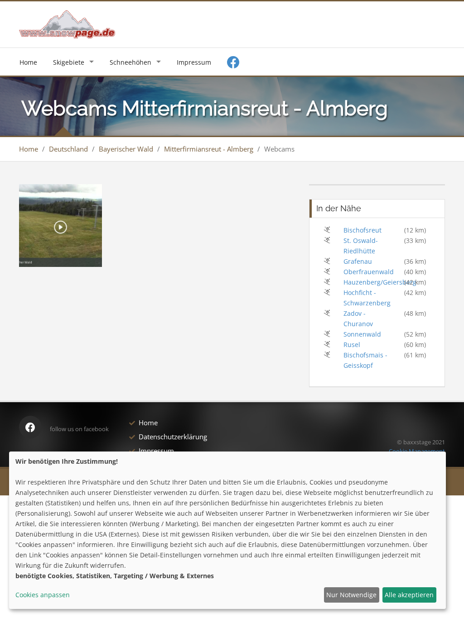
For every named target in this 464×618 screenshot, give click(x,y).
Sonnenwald (362, 334)
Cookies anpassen (42, 594)
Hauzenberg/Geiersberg (379, 282)
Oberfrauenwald (368, 271)
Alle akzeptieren (409, 594)
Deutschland (68, 148)
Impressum (194, 62)
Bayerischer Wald (126, 148)
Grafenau (357, 261)
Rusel (351, 344)
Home (28, 62)
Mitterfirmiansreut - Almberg (208, 148)
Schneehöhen (130, 62)
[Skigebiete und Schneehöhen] (67, 23)
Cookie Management (417, 451)
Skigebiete (68, 62)
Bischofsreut (362, 230)
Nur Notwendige (351, 594)
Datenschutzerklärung (173, 436)
